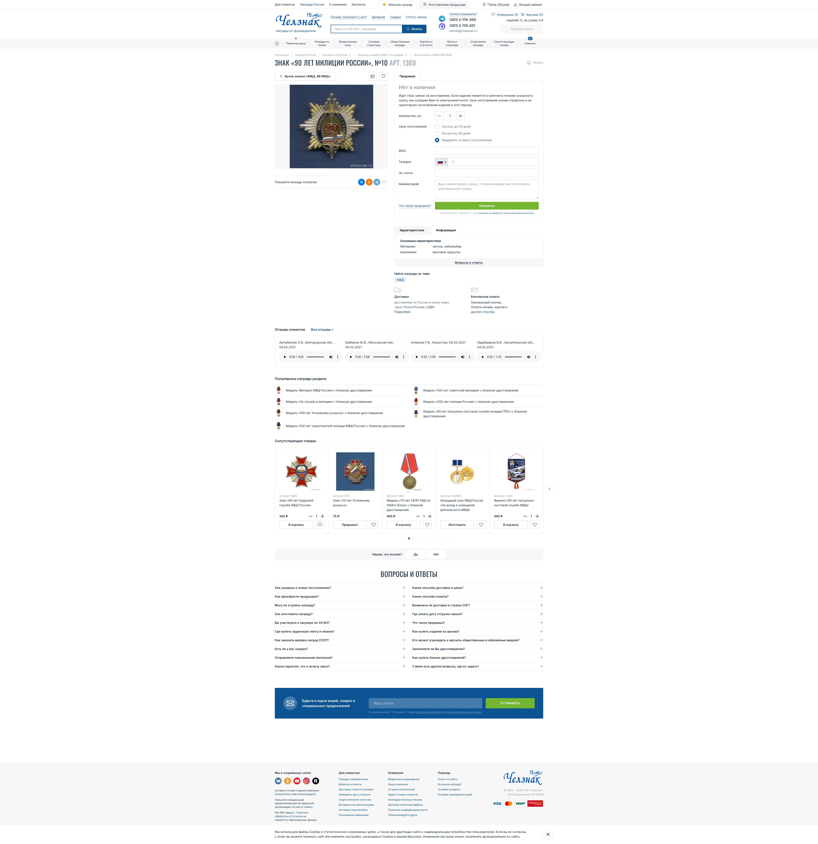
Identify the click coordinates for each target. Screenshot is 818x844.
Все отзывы (321, 329)
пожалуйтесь (283, 794)
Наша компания (398, 784)
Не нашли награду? (450, 784)
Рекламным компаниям (354, 815)
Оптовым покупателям (353, 809)
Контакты (358, 4)
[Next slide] (549, 489)
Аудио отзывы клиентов (403, 794)
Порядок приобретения (353, 779)
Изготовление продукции (447, 4)
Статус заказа (416, 17)
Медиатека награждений (403, 779)
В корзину (296, 524)
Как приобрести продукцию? (297, 596)
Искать (417, 29)
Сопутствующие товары (504, 43)
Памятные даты (296, 43)
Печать (538, 62)
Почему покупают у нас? (349, 17)
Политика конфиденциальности (408, 809)
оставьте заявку (302, 806)
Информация (446, 230)
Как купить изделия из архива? (435, 631)
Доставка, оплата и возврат (356, 789)
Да (415, 554)
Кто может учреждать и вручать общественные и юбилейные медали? (466, 640)
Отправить (510, 703)
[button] (409, 538)
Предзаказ (407, 76)
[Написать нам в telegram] (442, 19)
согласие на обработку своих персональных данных (506, 213)
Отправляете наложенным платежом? (304, 657)
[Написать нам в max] (442, 26)
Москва (503, 4)
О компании (338, 4)
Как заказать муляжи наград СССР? (302, 640)
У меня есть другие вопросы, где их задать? (445, 666)
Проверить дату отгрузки (354, 794)
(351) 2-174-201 (462, 25)
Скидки (395, 17)
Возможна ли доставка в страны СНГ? (441, 605)
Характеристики (412, 230)
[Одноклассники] (369, 182)
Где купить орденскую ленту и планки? (304, 631)
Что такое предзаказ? (415, 205)
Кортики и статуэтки (426, 43)
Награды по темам (322, 43)
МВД (400, 280)
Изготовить (457, 524)
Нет (436, 554)
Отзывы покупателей (401, 789)
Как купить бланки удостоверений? (439, 657)
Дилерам (378, 17)
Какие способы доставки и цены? (437, 588)
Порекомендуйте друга (402, 815)
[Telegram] (376, 182)
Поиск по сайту (447, 779)
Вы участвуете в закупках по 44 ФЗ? (302, 622)
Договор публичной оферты (405, 804)
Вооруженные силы (348, 43)
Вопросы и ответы (350, 784)
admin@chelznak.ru (463, 31)
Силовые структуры (374, 43)
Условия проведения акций (455, 794)
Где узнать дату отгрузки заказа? (437, 614)
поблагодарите (306, 794)
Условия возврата (449, 789)
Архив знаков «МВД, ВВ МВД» (307, 76)
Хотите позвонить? (463, 14)
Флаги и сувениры (452, 43)
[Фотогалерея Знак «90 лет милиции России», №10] (372, 76)
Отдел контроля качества (355, 799)
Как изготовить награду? (294, 614)
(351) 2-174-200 (462, 19)
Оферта (290, 812)
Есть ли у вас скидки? (291, 649)
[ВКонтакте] (361, 182)
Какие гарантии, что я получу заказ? (302, 666)
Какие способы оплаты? (430, 596)
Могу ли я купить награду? (295, 605)
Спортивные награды (478, 43)
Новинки (530, 41)
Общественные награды (400, 43)
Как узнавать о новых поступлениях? (303, 588)
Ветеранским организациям (356, 804)
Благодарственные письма (405, 799)
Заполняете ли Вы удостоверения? (438, 649)
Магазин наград (400, 4)
